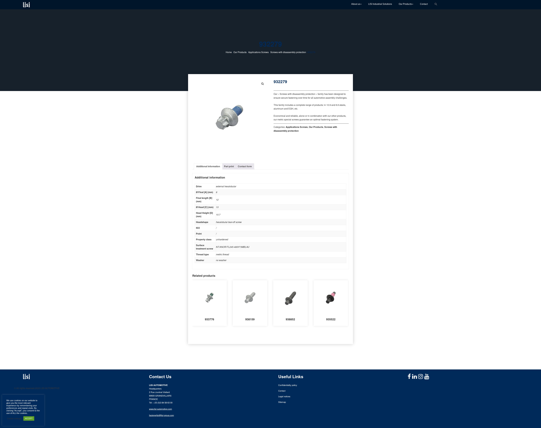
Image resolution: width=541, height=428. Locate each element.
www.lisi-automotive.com (160, 408)
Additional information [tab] (208, 166)
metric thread (222, 254)
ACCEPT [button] (29, 418)
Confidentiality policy (287, 385)
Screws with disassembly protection (288, 52)
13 (217, 207)
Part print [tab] (229, 166)
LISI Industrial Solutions (380, 4)
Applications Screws (258, 52)
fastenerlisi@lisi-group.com (161, 415)
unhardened (222, 239)
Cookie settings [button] (14, 418)
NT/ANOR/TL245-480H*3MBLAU (232, 247)
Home (229, 52)
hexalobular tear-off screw (229, 222)
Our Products (405, 4)
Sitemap (282, 401)
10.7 (218, 214)
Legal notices (284, 396)
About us (355, 4)
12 (217, 199)
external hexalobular (226, 186)
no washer (221, 260)
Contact (424, 4)
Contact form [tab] (245, 166)
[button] (435, 5)
